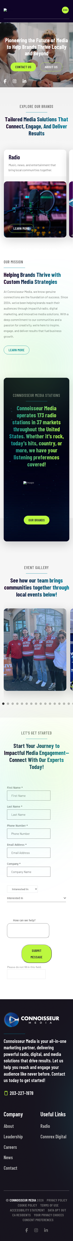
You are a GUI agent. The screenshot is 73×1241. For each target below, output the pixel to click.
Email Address (17, 844)
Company (14, 864)
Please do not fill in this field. (24, 967)
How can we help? (24, 920)
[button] (65, 10)
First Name (15, 787)
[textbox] (35, 898)
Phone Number (17, 825)
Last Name (14, 806)
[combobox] (36, 898)
